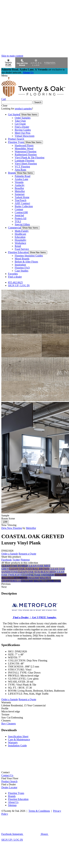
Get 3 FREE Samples (44, 617)
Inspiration (20, 264)
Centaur (19, 209)
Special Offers (22, 224)
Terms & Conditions (39, 810)
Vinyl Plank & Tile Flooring (29, 157)
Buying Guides (23, 129)
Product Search (16, 138)
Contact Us (7, 775)
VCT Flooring (22, 166)
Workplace (20, 243)
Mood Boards (22, 258)
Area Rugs (20, 169)
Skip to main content (12, 55)
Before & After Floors (26, 261)
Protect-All (20, 218)
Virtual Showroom (24, 135)
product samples (23, 108)
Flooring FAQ (22, 267)
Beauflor (19, 188)
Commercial (14, 227)
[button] (29, 114)
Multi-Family (22, 231)
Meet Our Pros (22, 132)
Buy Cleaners (8, 723)
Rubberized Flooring (26, 154)
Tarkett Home (22, 197)
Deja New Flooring (11, 528)
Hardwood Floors (24, 145)
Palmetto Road (22, 176)
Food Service (22, 249)
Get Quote (20, 123)
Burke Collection (24, 206)
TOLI (18, 221)
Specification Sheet (18, 736)
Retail (18, 246)
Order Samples (22, 117)
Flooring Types (16, 142)
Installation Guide (17, 745)
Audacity (19, 185)
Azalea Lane (21, 179)
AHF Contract (22, 203)
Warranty (13, 742)
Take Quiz (20, 120)
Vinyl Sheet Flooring (26, 163)
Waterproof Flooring (25, 151)
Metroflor (20, 191)
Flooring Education (18, 252)
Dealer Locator (9, 787)
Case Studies (21, 270)
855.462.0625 (15, 282)
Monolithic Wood (24, 148)
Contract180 (21, 212)
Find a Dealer (22, 126)
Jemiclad (19, 215)
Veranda (19, 182)
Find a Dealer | (21, 617)
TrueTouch (20, 200)
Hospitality (20, 240)
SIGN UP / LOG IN (19, 285)
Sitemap (12, 805)
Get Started (14, 114)
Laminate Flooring (24, 160)
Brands (12, 172)
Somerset (19, 194)
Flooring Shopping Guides (29, 255)
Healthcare (20, 234)
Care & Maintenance (19, 739)
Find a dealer (15, 276)
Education (20, 237)
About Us (28, 72)
